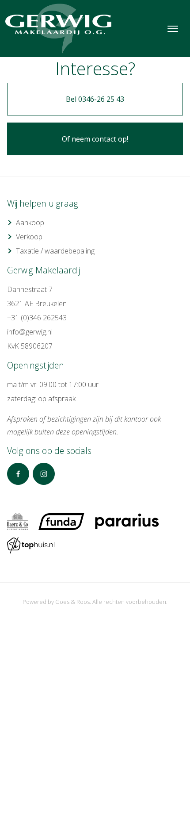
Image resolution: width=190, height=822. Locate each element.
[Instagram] (44, 474)
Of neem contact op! (95, 139)
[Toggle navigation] (172, 29)
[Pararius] (127, 521)
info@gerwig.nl (30, 332)
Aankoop (30, 222)
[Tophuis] (30, 545)
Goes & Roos (72, 602)
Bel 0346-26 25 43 (95, 99)
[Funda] (61, 521)
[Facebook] (18, 474)
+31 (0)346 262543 (37, 318)
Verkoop (29, 237)
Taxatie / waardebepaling (55, 251)
